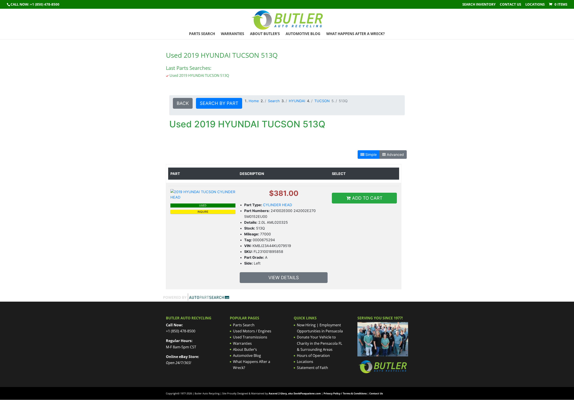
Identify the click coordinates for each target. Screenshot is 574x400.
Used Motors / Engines (252, 331)
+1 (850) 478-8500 (180, 331)
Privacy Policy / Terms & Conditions (345, 393)
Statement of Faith (312, 367)
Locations (535, 5)
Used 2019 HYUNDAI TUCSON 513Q (199, 75)
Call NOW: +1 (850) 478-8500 (35, 4)
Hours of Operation (313, 355)
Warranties (232, 34)
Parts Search (202, 34)
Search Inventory (479, 5)
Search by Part (219, 103)
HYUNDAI (297, 101)
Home (254, 101)
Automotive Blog (303, 34)
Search (274, 101)
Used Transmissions (250, 337)
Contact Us (510, 5)
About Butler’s (265, 34)
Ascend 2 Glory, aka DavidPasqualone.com (295, 393)
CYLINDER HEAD (277, 205)
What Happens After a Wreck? (355, 34)
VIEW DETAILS (283, 277)
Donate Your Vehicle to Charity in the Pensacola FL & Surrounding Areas (319, 343)
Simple (370, 154)
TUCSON (322, 101)
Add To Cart (367, 198)
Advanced (395, 154)
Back (183, 103)
